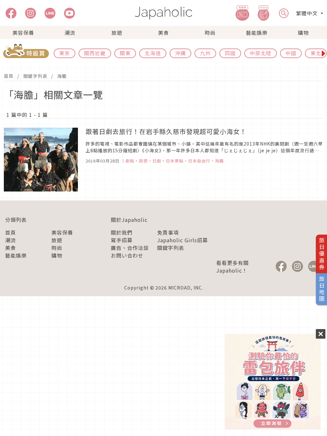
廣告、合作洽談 (130, 248)
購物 (303, 32)
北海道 (153, 53)
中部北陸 (260, 53)
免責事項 (168, 232)
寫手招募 (122, 240)
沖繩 (180, 53)
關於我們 (122, 232)
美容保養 (23, 32)
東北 (315, 53)
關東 (125, 53)
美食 (163, 32)
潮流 (70, 32)
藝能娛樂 (257, 32)
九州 (205, 53)
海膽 (62, 76)
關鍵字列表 (35, 76)
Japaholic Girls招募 (182, 240)
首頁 (8, 76)
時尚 (210, 32)
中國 (290, 53)
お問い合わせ (127, 255)
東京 (64, 53)
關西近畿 (95, 53)
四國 (230, 53)
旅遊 (116, 32)
